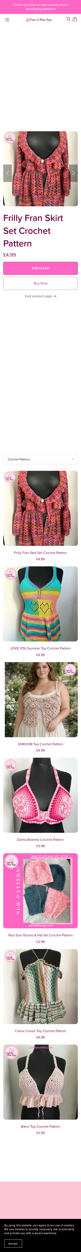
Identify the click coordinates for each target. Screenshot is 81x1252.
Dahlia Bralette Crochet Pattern (40, 840)
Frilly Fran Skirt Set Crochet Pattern (40, 553)
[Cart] (76, 19)
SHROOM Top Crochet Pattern (40, 744)
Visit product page (39, 296)
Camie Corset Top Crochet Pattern (40, 1031)
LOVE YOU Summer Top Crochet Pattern (40, 648)
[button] (7, 173)
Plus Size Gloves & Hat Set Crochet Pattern (40, 935)
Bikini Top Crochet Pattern (40, 1126)
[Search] (69, 19)
